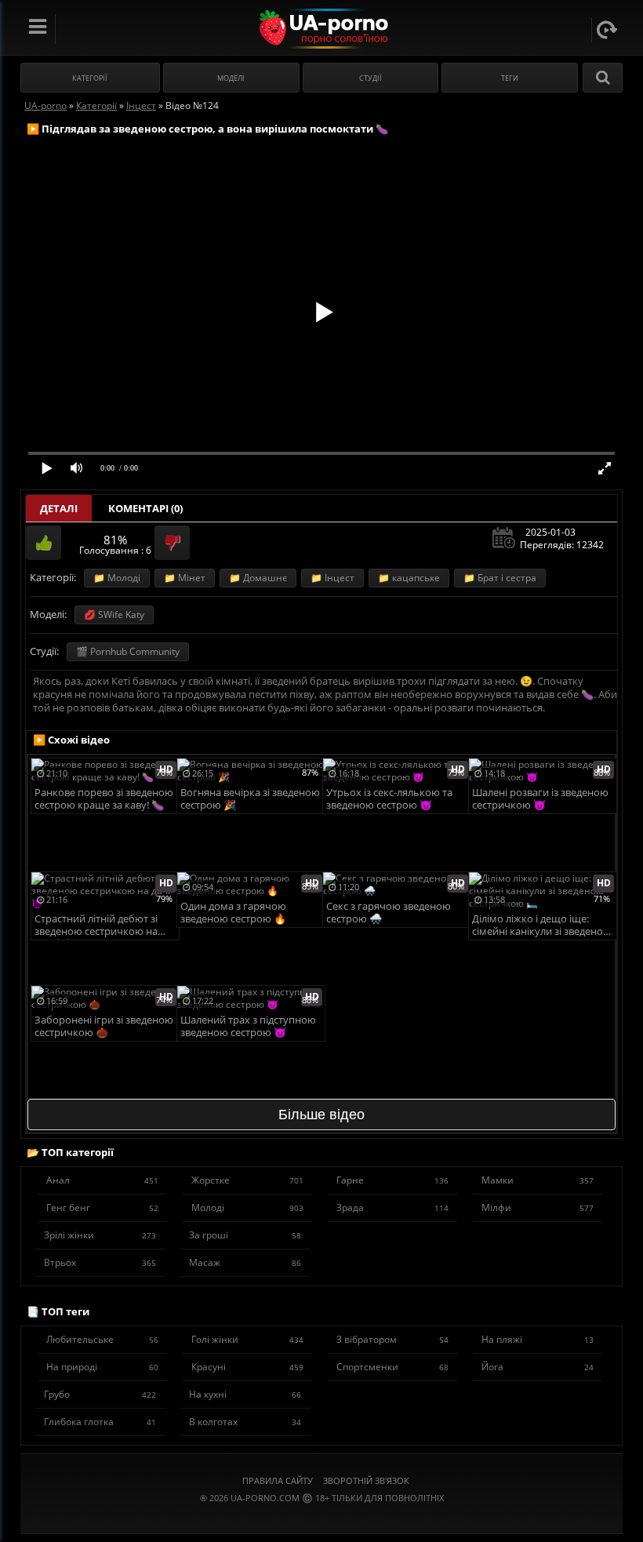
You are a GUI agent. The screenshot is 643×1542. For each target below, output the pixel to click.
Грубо (100, 1394)
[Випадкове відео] (607, 29)
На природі (102, 1366)
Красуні (247, 1366)
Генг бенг (102, 1207)
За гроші (245, 1235)
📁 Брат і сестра (499, 577)
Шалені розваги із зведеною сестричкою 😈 (540, 799)
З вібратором (392, 1339)
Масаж (245, 1262)
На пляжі (537, 1339)
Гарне (392, 1180)
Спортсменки (392, 1366)
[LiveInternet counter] (321, 1517)
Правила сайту (277, 1480)
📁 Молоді (116, 577)
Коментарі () (145, 508)
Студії (370, 78)
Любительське (102, 1339)
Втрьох (100, 1262)
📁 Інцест (332, 577)
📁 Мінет (184, 577)
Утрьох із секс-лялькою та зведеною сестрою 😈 (389, 799)
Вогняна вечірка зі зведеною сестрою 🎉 (250, 799)
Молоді (247, 1207)
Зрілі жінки (100, 1235)
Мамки (537, 1180)
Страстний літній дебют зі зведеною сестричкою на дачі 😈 (96, 926)
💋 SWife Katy (114, 614)
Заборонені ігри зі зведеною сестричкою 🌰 (104, 1026)
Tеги (509, 78)
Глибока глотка (100, 1421)
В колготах (245, 1421)
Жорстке (247, 1180)
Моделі (231, 78)
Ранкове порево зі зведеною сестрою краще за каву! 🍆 (104, 799)
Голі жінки (247, 1339)
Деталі (59, 508)
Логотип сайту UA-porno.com (322, 29)
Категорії (89, 78)
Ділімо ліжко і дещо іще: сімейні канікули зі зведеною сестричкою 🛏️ (542, 926)
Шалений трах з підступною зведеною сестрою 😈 (248, 1026)
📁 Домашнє (258, 577)
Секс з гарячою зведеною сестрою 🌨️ (388, 913)
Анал (102, 1180)
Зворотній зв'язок (366, 1480)
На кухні (245, 1394)
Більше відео (321, 1114)
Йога (537, 1366)
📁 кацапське (409, 577)
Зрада (392, 1207)
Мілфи (537, 1207)
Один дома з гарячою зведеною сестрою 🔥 (233, 913)
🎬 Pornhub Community (128, 651)
